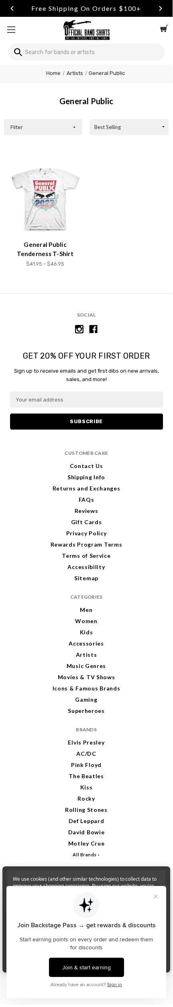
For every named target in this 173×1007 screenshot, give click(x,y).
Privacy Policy (86, 533)
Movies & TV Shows (86, 677)
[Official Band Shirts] (86, 29)
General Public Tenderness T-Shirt (45, 249)
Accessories (86, 643)
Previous (12, 8)
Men (86, 609)
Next (161, 8)
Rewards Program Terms (86, 544)
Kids (86, 632)
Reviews (86, 510)
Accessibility (86, 566)
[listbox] (129, 127)
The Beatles (86, 776)
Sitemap (86, 578)
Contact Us (86, 465)
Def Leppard (86, 820)
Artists (86, 654)
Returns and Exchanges (86, 488)
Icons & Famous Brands (86, 688)
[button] (43, 127)
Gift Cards (86, 522)
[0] (164, 29)
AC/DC (86, 753)
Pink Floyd (86, 764)
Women (86, 621)
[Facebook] (93, 329)
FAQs (86, 499)
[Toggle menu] (11, 29)
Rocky (86, 798)
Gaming (86, 699)
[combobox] (86, 52)
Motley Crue (86, 843)
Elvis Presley (86, 742)
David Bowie (86, 832)
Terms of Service (86, 555)
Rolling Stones (86, 809)
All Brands (85, 854)
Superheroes (86, 710)
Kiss (86, 787)
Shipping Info (86, 477)
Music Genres (86, 665)
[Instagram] (79, 329)
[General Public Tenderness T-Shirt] (45, 199)
